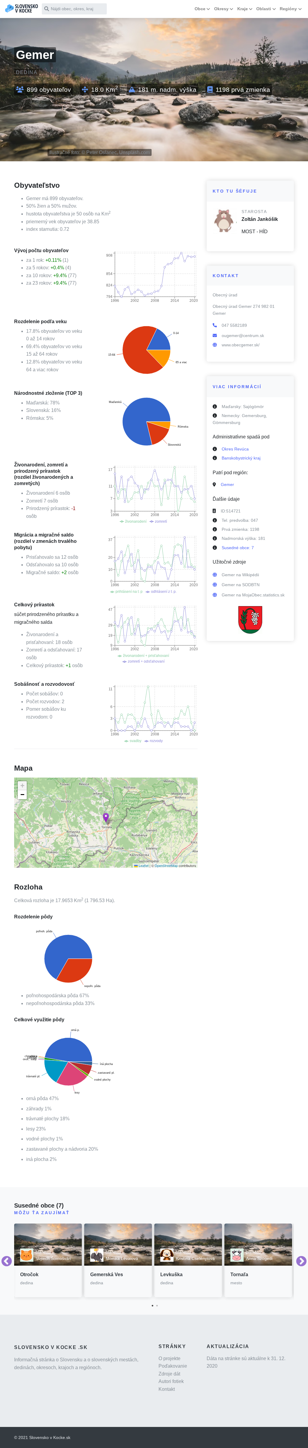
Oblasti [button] (263, 8)
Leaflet (143, 865)
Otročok (29, 1274)
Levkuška (171, 1274)
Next (301, 1262)
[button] (106, 818)
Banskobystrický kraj (241, 458)
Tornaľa (239, 1274)
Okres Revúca (235, 449)
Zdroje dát (169, 1373)
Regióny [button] (288, 8)
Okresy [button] (221, 8)
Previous (7, 1262)
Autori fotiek (171, 1381)
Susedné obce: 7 (238, 547)
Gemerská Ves (106, 1274)
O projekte (169, 1358)
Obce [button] (200, 8)
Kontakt (167, 1389)
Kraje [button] (242, 8)
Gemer (227, 484)
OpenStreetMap (166, 865)
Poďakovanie (173, 1366)
